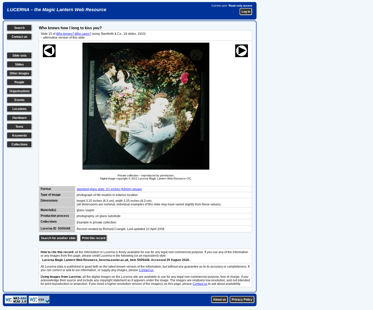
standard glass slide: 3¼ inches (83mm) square (109, 189)
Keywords (19, 135)
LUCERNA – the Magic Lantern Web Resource (56, 9)
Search (19, 28)
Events (19, 100)
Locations (19, 109)
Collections (19, 144)
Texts (19, 126)
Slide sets (19, 55)
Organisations (19, 91)
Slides (19, 64)
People (19, 82)
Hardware (19, 118)
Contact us (19, 37)
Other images (19, 73)
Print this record (93, 238)
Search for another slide (58, 238)
